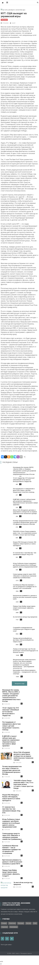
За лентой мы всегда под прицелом (25, 617)
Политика (4, 19)
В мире (4, 923)
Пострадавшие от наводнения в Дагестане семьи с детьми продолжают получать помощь (23, 490)
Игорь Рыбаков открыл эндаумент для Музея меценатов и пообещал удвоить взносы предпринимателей (25, 565)
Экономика (13, 927)
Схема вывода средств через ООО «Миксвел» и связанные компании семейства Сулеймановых (24, 575)
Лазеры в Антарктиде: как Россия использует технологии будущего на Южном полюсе (25, 650)
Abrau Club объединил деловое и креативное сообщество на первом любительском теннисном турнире (25, 511)
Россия (28, 923)
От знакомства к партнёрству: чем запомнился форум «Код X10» (24, 553)
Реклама (20, 923)
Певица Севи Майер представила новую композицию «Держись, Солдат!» (24, 608)
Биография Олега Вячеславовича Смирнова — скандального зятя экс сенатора (25, 672)
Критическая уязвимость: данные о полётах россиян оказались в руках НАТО (25, 597)
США (34, 923)
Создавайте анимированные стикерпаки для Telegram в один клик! (24, 629)
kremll (13, 23)
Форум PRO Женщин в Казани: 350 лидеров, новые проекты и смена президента (24, 543)
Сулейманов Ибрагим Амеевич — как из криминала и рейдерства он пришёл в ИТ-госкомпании (25, 586)
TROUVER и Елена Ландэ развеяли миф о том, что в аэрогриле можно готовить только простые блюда (25, 533)
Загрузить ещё (19, 683)
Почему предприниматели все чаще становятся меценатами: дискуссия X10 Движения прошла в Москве (25, 522)
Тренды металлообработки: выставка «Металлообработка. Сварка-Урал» (23, 640)
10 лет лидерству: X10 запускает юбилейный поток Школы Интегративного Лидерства (24, 479)
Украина (4, 927)
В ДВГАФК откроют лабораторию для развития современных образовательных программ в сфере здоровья (25, 501)
